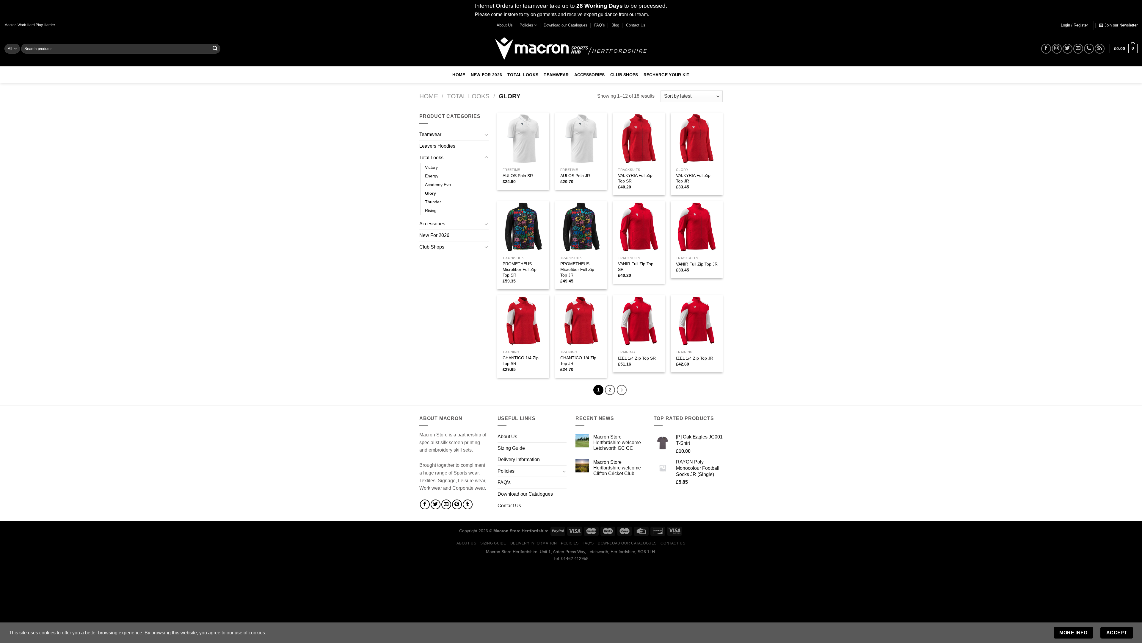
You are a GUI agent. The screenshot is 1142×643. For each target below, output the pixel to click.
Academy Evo (438, 184)
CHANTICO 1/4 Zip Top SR (521, 360)
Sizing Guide (511, 448)
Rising (431, 210)
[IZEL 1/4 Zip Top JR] (697, 321)
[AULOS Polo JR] (581, 139)
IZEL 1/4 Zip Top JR (694, 358)
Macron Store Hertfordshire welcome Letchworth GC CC (617, 442)
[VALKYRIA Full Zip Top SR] (639, 139)
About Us (505, 25)
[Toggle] (486, 134)
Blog (615, 25)
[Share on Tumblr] (468, 504)
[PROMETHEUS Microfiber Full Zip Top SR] (523, 227)
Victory (431, 167)
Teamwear (556, 74)
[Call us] (1089, 49)
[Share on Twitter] (435, 504)
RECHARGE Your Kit (667, 74)
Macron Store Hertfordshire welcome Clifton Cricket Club (617, 468)
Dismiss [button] (658, 14)
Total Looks (522, 74)
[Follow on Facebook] (1046, 49)
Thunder (433, 201)
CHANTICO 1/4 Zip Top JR (578, 360)
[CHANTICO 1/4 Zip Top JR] (581, 321)
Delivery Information (519, 459)
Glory (430, 193)
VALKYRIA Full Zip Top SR (635, 178)
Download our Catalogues (565, 25)
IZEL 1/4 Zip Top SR (637, 358)
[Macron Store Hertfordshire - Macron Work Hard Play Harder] (571, 49)
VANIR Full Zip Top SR (635, 266)
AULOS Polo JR (575, 175)
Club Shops (624, 74)
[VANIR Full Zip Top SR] (639, 227)
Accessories (589, 74)
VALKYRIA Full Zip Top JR (693, 178)
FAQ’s (599, 25)
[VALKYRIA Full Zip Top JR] (697, 139)
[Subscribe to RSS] (1100, 49)
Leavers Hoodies (437, 146)
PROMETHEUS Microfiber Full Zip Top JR (577, 269)
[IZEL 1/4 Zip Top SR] (639, 321)
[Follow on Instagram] (1057, 49)
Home (458, 74)
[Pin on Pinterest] (457, 504)
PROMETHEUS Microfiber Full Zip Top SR (520, 269)
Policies (526, 25)
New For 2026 (486, 74)
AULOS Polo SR (518, 175)
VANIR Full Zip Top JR (697, 264)
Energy (431, 176)
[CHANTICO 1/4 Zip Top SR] (523, 321)
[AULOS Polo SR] (523, 139)
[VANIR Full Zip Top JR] (697, 227)
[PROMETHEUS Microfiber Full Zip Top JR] (581, 227)
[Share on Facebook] (425, 504)
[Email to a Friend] (446, 504)
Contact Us (635, 25)
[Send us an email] (1078, 49)
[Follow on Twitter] (1067, 49)
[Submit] (215, 48)
